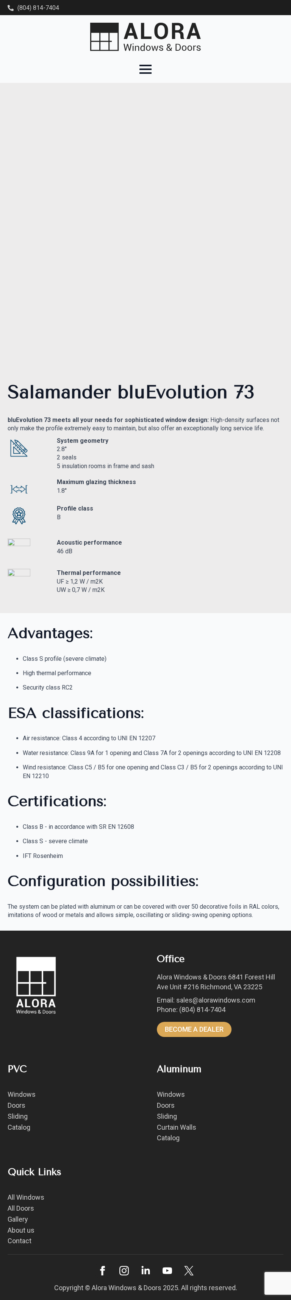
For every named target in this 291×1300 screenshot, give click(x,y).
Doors (16, 1105)
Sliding (18, 1116)
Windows (22, 1094)
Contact (19, 1241)
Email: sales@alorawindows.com (206, 1000)
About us (21, 1230)
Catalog (19, 1127)
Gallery (18, 1219)
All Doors (21, 1208)
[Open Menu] (145, 69)
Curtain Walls (176, 1127)
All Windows (26, 1197)
